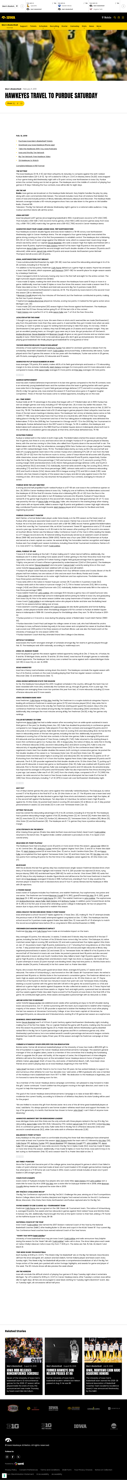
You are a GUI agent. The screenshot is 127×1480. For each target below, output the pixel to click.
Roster (65, 26)
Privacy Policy (11, 1470)
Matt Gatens (52, 245)
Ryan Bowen (32, 879)
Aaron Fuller (32, 248)
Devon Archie (35, 568)
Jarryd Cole (41, 251)
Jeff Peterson (57, 270)
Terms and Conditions (50, 1470)
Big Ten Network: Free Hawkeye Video (34, 156)
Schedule (43, 26)
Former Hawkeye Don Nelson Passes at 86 (60, 1372)
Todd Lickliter (58, 350)
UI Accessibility (42, 1474)
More (99, 26)
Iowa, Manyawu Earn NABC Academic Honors (103, 1372)
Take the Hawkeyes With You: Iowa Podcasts (38, 149)
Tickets (33, 26)
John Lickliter (43, 593)
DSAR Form (67, 1470)
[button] (22, 6)
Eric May (78, 370)
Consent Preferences (28, 1470)
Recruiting (54, 26)
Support (23, 26)
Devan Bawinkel (54, 243)
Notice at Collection (103, 1470)
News (91, 26)
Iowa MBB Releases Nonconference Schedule (23, 1372)
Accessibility (57, 1474)
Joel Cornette (60, 607)
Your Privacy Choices (83, 1470)
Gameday (74, 26)
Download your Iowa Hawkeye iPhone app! (37, 145)
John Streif (34, 1061)
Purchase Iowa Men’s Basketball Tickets (35, 141)
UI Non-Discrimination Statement (19, 1474)
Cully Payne (56, 267)
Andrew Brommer (35, 301)
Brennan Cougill (24, 295)
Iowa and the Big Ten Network (31, 152)
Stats (84, 26)
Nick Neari (20, 898)
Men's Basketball (13, 89)
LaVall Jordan (44, 607)
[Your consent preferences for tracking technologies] (4, 1475)
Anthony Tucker (55, 348)
